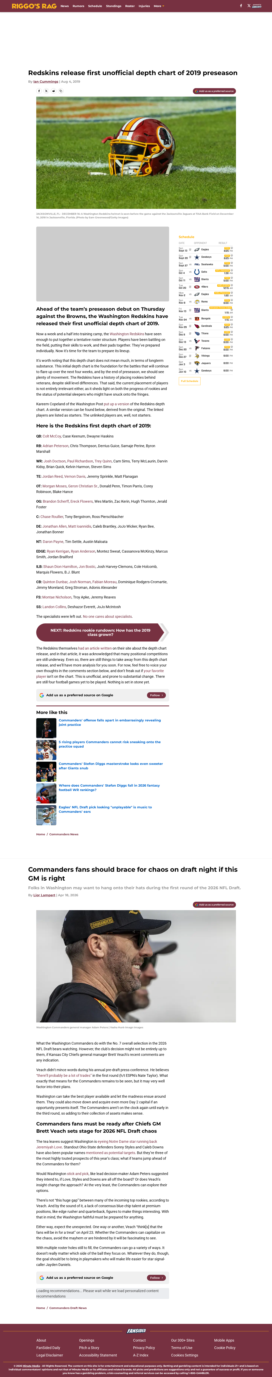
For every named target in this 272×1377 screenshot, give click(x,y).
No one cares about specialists (107, 616)
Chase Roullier (51, 517)
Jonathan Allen (54, 526)
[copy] (61, 91)
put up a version (116, 404)
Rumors (78, 6)
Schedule (95, 6)
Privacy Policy (144, 1348)
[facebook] (241, 5)
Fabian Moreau (104, 582)
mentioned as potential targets (110, 1153)
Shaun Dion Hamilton (60, 566)
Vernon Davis (74, 476)
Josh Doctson (55, 461)
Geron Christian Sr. (83, 486)
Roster (130, 6)
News (65, 6)
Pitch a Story (89, 1348)
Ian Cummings (45, 82)
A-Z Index (140, 1355)
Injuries (144, 6)
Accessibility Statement (98, 1355)
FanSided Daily (48, 1348)
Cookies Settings (184, 1355)
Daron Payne (53, 541)
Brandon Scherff (56, 501)
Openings (86, 1340)
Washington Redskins (127, 334)
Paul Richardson (80, 461)
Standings (113, 6)
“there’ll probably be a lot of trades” (64, 1075)
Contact (139, 1340)
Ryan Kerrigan (58, 551)
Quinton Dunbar (55, 582)
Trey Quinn (103, 461)
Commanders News (63, 834)
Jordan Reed (52, 476)
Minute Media (31, 1365)
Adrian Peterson (55, 446)
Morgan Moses (54, 486)
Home (40, 834)
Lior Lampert (44, 895)
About (41, 1340)
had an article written (95, 648)
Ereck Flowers (81, 501)
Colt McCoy (52, 436)
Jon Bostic (87, 566)
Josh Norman (80, 582)
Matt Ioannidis (79, 526)
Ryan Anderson (83, 551)
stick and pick (78, 1174)
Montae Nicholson (56, 597)
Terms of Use (181, 1348)
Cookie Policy (225, 1348)
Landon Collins (54, 607)
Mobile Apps (224, 1340)
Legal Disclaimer (49, 1355)
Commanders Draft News (68, 1308)
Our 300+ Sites (182, 1340)
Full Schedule (189, 381)
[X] (249, 5)
